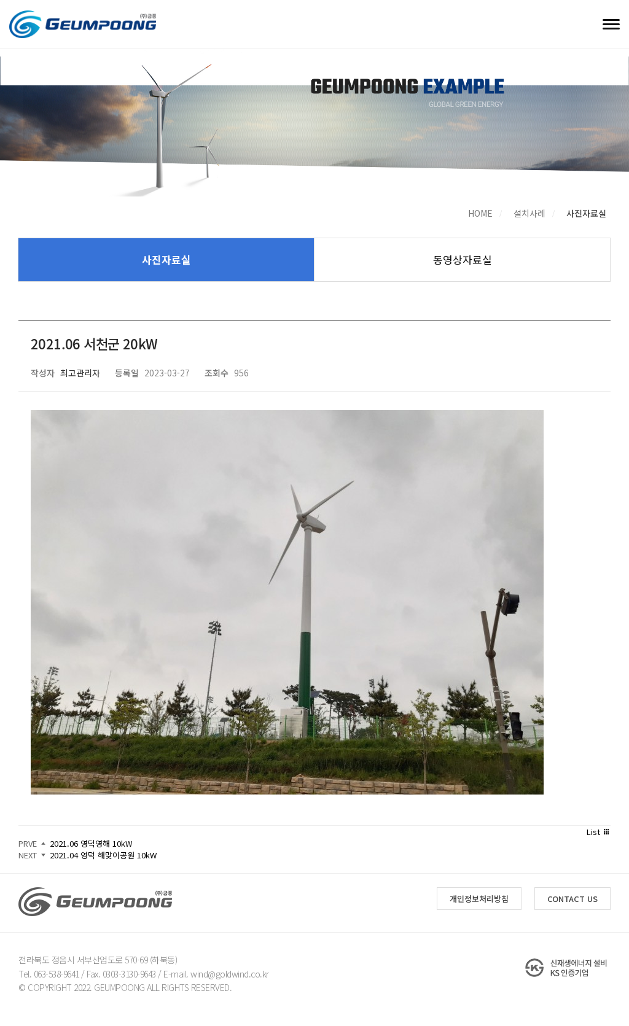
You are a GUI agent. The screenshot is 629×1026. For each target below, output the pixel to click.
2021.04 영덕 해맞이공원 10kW (103, 855)
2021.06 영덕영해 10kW (91, 843)
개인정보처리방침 (479, 898)
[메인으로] (82, 24)
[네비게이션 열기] (611, 24)
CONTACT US (572, 898)
